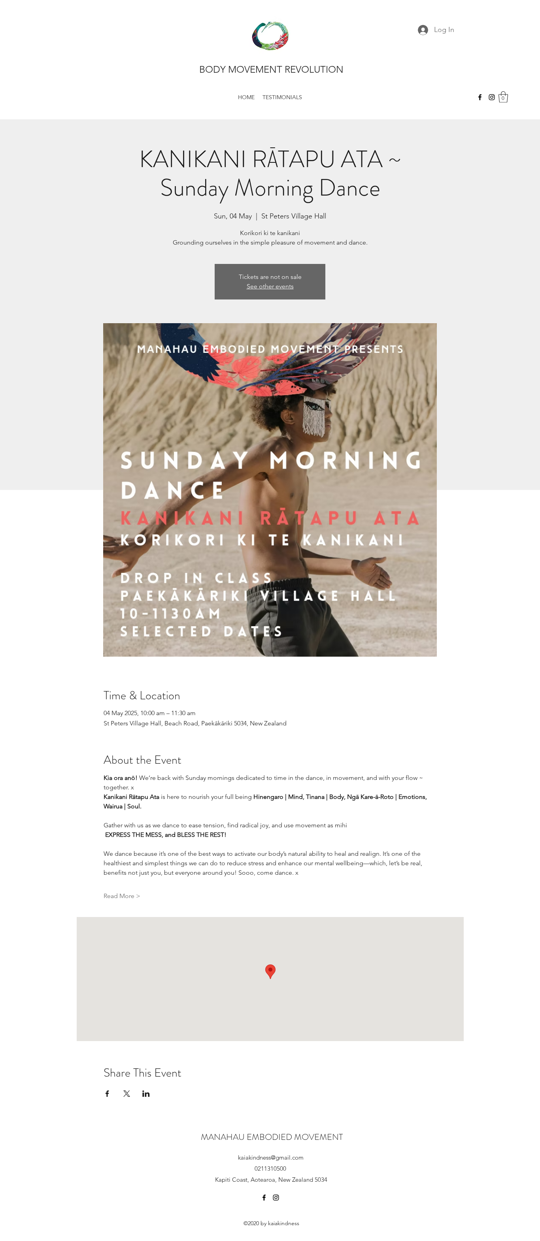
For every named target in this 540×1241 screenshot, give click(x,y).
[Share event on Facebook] (107, 1093)
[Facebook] (480, 97)
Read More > (122, 896)
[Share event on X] (126, 1093)
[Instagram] (492, 97)
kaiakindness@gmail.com (271, 1157)
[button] (503, 97)
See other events (270, 286)
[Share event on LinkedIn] (146, 1093)
